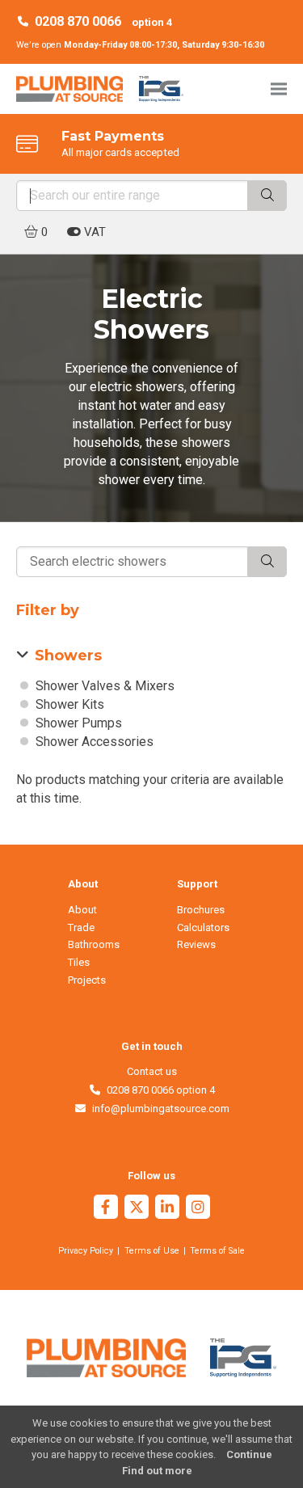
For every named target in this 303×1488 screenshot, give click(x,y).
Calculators (203, 927)
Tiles (79, 962)
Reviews (196, 944)
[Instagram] (198, 1209)
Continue (249, 1454)
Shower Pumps (77, 723)
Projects (87, 980)
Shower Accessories (93, 741)
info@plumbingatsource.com (157, 1108)
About (82, 910)
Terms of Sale (217, 1251)
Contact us (152, 1071)
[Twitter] (136, 1209)
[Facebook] (106, 1209)
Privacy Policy (85, 1251)
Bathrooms (94, 944)
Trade (81, 927)
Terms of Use (151, 1251)
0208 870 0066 (78, 21)
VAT (93, 232)
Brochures (201, 910)
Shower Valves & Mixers (103, 685)
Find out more (157, 1471)
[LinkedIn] (167, 1209)
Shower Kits (68, 704)
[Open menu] (279, 88)
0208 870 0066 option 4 (158, 1090)
